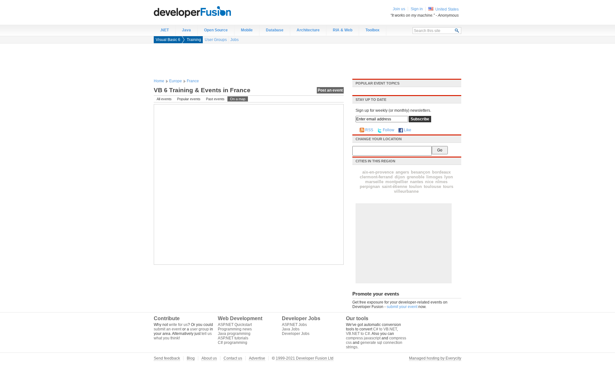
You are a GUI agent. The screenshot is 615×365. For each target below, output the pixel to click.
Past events (215, 99)
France (193, 81)
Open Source (216, 30)
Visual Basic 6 (168, 39)
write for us (178, 324)
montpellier (396, 181)
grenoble (415, 176)
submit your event (402, 306)
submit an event (167, 329)
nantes (416, 181)
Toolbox (372, 30)
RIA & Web (342, 30)
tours (448, 186)
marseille (374, 181)
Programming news (235, 329)
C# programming (232, 342)
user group (199, 329)
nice (429, 181)
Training (194, 39)
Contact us (233, 358)
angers (402, 172)
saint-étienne (394, 186)
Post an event (330, 90)
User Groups (216, 39)
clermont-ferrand (376, 176)
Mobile (247, 30)
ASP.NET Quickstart (235, 324)
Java (186, 30)
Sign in (417, 9)
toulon (415, 186)
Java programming (234, 333)
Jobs (234, 39)
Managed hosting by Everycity (435, 358)
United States (447, 9)
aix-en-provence (378, 172)
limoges (434, 176)
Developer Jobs (295, 333)
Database (274, 30)
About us (209, 358)
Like (407, 130)
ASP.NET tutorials (233, 338)
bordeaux (441, 172)
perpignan (370, 186)
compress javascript (363, 338)
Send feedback (167, 358)
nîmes (441, 181)
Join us (399, 9)
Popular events (189, 99)
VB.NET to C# (358, 333)
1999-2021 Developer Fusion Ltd (304, 358)
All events (164, 99)
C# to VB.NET (385, 329)
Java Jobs (290, 329)
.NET (164, 30)
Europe (175, 81)
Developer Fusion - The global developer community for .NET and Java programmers (208, 11)
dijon (400, 176)
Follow (388, 130)
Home (159, 81)
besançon (420, 172)
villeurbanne (406, 191)
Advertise (257, 358)
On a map (237, 99)
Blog (191, 358)
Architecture (308, 30)
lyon (448, 176)
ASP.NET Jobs (294, 324)
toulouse (432, 186)
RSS (369, 130)
